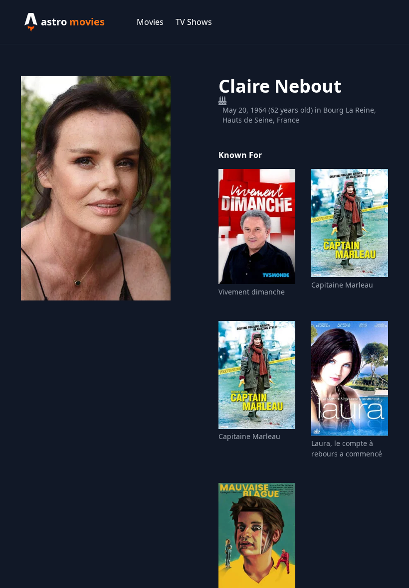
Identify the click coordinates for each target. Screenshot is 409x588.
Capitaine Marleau (342, 285)
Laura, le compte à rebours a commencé (346, 448)
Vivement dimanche (251, 291)
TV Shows (194, 21)
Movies (150, 21)
